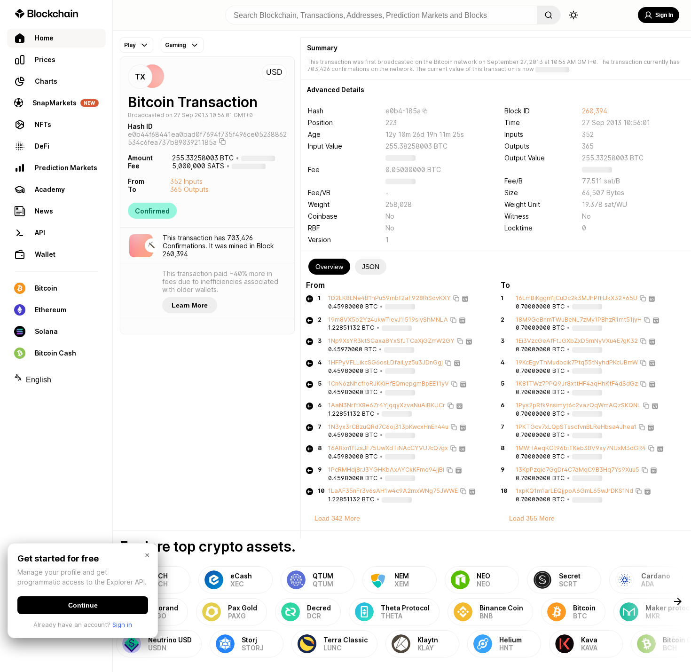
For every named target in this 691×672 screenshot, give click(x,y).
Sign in (122, 624)
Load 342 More (337, 518)
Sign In (664, 15)
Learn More (190, 305)
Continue (83, 605)
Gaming (175, 44)
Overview (329, 266)
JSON (370, 266)
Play (130, 44)
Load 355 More (532, 518)
